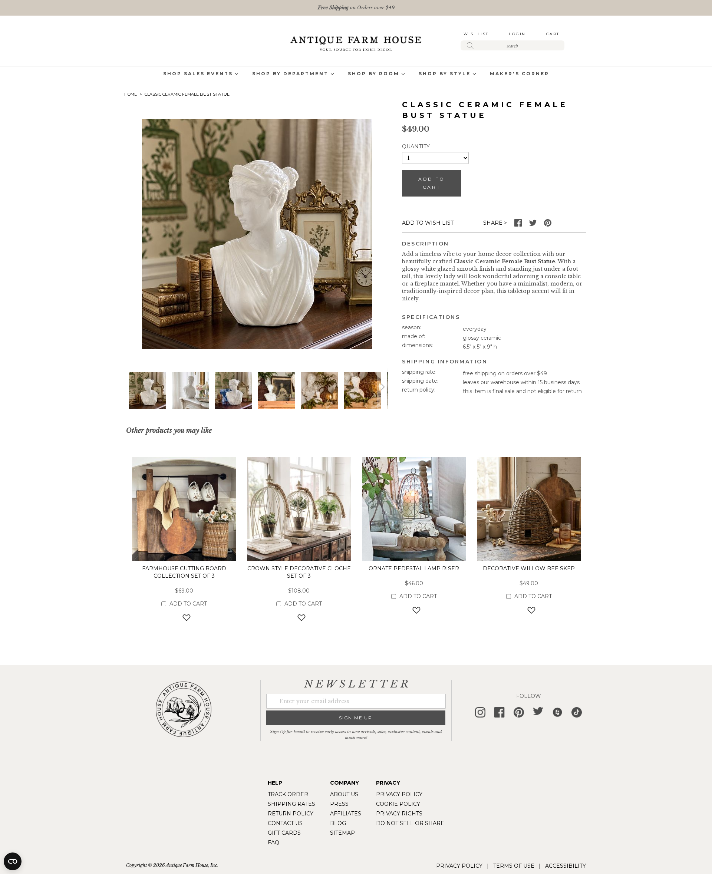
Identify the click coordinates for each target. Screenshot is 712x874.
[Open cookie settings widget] (13, 861)
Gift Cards (284, 833)
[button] (190, 390)
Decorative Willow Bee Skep (529, 568)
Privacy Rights (399, 813)
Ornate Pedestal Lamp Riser (414, 568)
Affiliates (345, 813)
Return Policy (290, 813)
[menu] (356, 74)
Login (517, 34)
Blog (338, 823)
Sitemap (342, 833)
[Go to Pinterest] (547, 224)
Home (130, 94)
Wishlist (476, 34)
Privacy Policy (399, 794)
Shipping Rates (291, 804)
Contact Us (285, 823)
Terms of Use (513, 866)
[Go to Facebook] (518, 224)
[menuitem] (198, 74)
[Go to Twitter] (533, 224)
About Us (344, 794)
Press (339, 804)
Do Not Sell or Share (410, 823)
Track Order (288, 794)
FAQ (273, 842)
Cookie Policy (398, 804)
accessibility (565, 866)
